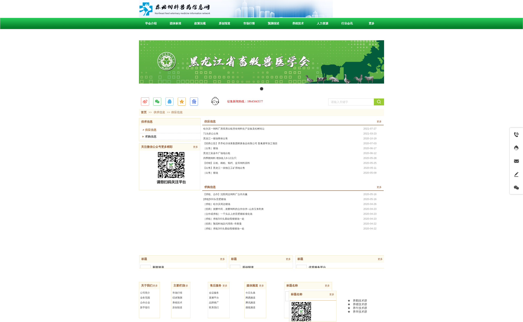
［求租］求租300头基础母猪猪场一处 (223, 228)
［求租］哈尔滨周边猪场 (216, 204)
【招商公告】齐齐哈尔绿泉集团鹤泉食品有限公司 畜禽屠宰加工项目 (240, 143)
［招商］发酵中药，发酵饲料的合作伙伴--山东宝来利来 (233, 209)
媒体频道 (252, 285)
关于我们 (147, 285)
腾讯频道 (250, 302)
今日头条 (250, 292)
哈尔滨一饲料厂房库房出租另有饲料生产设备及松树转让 (234, 128)
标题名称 (292, 285)
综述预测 (177, 297)
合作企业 (145, 302)
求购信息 (210, 187)
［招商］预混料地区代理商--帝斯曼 (222, 223)
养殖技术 (177, 302)
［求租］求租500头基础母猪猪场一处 (223, 218)
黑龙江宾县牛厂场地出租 (216, 153)
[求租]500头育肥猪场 (214, 199)
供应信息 (177, 112)
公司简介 (145, 292)
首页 (144, 112)
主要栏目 (179, 285)
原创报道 (177, 307)
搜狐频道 (250, 307)
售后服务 (215, 285)
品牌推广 (214, 302)
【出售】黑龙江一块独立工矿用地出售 (224, 168)
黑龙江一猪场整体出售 (215, 138)
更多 (379, 121)
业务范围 (145, 297)
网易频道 (250, 297)
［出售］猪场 (210, 148)
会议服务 (214, 292)
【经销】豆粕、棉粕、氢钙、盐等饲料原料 (226, 163)
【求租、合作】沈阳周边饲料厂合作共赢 (225, 194)
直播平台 (214, 297)
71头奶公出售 (210, 133)
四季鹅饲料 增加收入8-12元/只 (220, 158)
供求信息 (159, 112)
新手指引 (145, 307)
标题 (144, 259)
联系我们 (214, 307)
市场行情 (177, 292)
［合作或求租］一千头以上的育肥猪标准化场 (227, 213)
